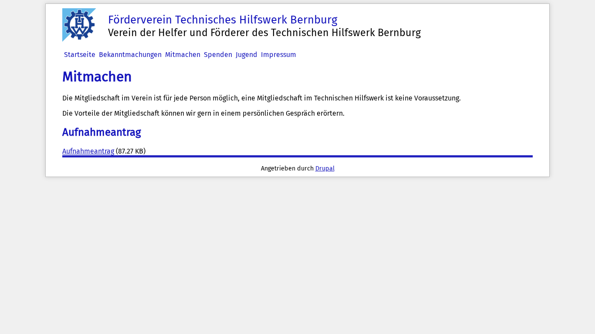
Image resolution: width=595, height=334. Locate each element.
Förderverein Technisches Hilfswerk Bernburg (222, 20)
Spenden (218, 54)
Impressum (278, 54)
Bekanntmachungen (130, 54)
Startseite (79, 54)
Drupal (325, 168)
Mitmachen (182, 54)
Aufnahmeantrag (88, 151)
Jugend (246, 54)
